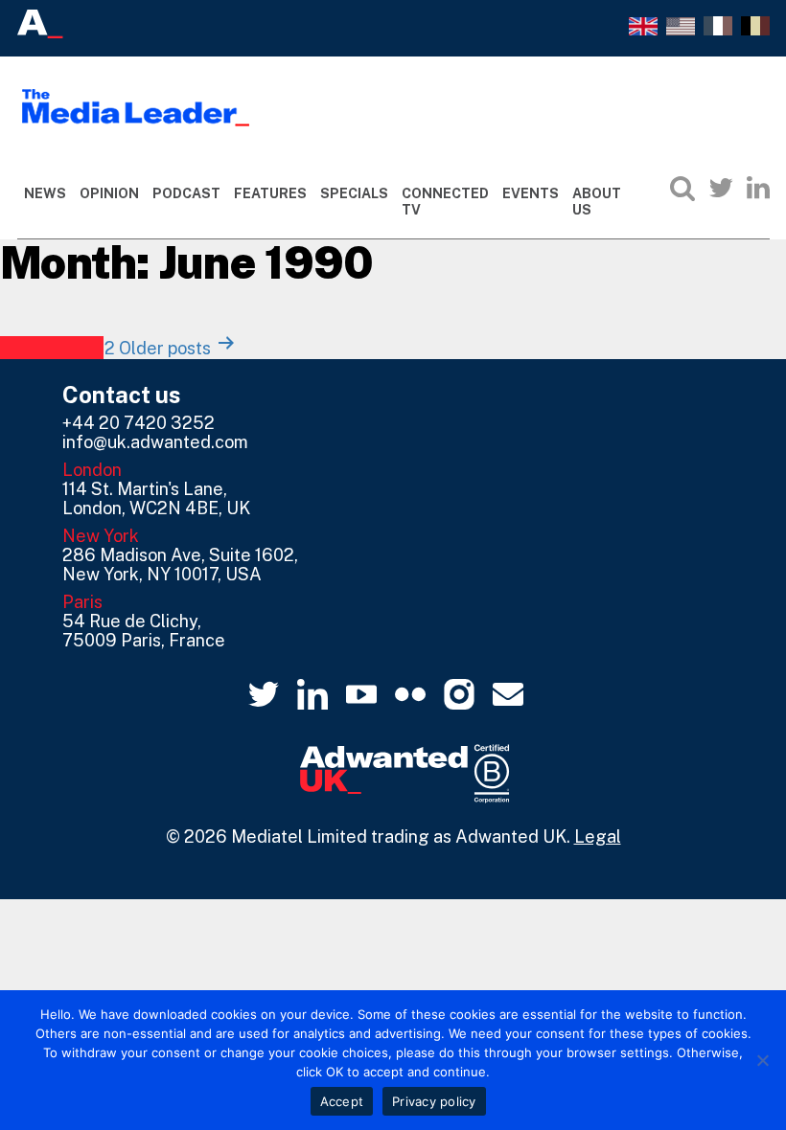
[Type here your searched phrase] (682, 187)
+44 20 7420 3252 (138, 423)
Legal (597, 836)
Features (270, 193)
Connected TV (445, 201)
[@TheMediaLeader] (720, 187)
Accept (342, 1101)
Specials (354, 193)
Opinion (109, 193)
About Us (596, 201)
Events (530, 193)
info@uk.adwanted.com (155, 442)
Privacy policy (434, 1101)
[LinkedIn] (758, 187)
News (45, 193)
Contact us (121, 394)
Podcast (186, 193)
